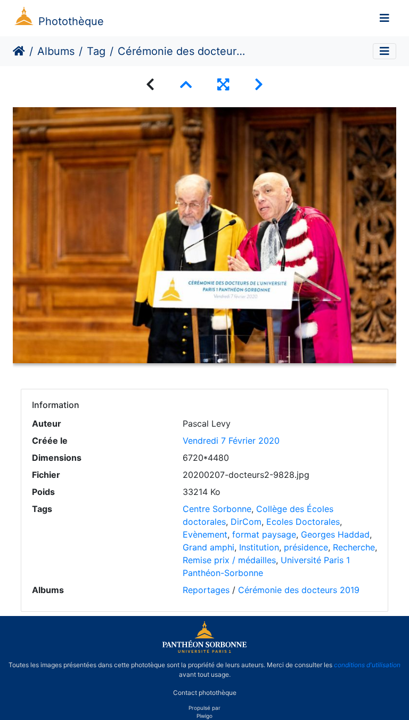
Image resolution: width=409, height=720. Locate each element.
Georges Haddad (335, 534)
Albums (56, 51)
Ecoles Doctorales (303, 521)
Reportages (206, 590)
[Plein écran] (223, 84)
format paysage (264, 534)
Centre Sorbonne (217, 508)
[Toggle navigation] (384, 18)
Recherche (354, 547)
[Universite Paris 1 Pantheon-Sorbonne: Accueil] (204, 650)
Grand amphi (208, 547)
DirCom (246, 521)
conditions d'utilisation (367, 665)
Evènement (205, 534)
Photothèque (71, 21)
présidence (306, 547)
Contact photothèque (204, 693)
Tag (96, 51)
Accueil (19, 51)
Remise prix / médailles (229, 560)
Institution (259, 547)
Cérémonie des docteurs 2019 (298, 590)
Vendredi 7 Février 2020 (231, 440)
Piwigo (204, 716)
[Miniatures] (185, 84)
